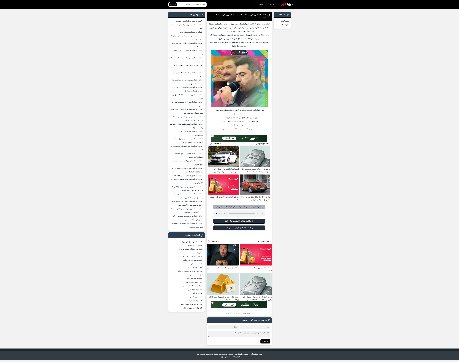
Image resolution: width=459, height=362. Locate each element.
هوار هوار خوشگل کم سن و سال (190, 249)
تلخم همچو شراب (195, 264)
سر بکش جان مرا (196, 297)
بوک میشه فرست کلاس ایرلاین (191, 304)
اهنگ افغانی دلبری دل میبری (191, 242)
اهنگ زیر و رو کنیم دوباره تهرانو (191, 32)
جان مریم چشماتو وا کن (193, 282)
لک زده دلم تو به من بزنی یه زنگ (190, 271)
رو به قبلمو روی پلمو (194, 278)
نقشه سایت (260, 4)
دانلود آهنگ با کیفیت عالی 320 (238, 221)
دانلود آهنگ (272, 4)
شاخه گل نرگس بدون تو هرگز (191, 256)
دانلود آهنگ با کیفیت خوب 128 (238, 227)
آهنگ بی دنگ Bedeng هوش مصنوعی (188, 21)
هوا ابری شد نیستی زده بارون (191, 286)
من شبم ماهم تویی (195, 290)
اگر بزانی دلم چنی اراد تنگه (192, 308)
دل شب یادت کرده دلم (194, 275)
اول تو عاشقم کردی (195, 301)
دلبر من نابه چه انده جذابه (192, 260)
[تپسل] (212, 136)
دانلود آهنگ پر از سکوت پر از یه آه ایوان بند (186, 175)
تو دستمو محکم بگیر (194, 245)
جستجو (173, 4)
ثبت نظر (265, 341)
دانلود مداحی (284, 25)
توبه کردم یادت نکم (195, 267)
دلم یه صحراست (196, 253)
